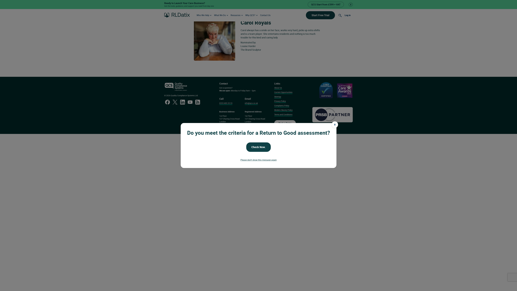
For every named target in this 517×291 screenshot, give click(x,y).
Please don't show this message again (258, 159)
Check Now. (258, 147)
